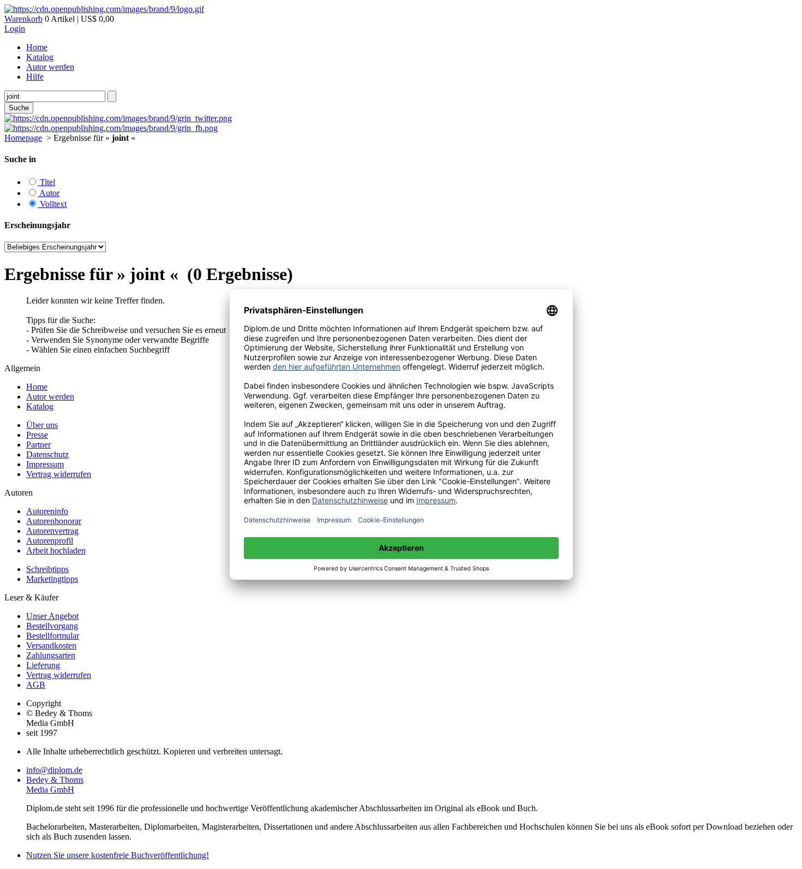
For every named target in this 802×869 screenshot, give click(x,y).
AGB (35, 684)
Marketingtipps (52, 579)
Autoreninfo (47, 511)
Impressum (45, 464)
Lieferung (43, 665)
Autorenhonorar (53, 521)
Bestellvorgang (52, 625)
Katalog (39, 57)
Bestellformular (52, 635)
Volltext (52, 204)
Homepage (23, 137)
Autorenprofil (49, 540)
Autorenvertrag (52, 530)
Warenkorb (23, 18)
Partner (38, 444)
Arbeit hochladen (56, 550)
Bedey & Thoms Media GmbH (54, 784)
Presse (37, 434)
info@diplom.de (54, 770)
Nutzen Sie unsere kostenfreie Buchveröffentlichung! (117, 855)
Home (36, 47)
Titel (46, 182)
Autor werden (50, 67)
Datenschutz (47, 454)
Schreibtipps (47, 569)
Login (14, 28)
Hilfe (35, 76)
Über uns (42, 425)
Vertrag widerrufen (58, 474)
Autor (48, 193)
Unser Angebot (52, 616)
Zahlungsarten (50, 655)
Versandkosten (51, 645)
